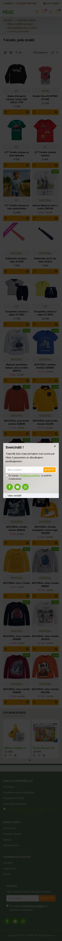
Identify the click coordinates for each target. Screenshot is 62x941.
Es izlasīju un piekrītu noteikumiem (30, 477)
